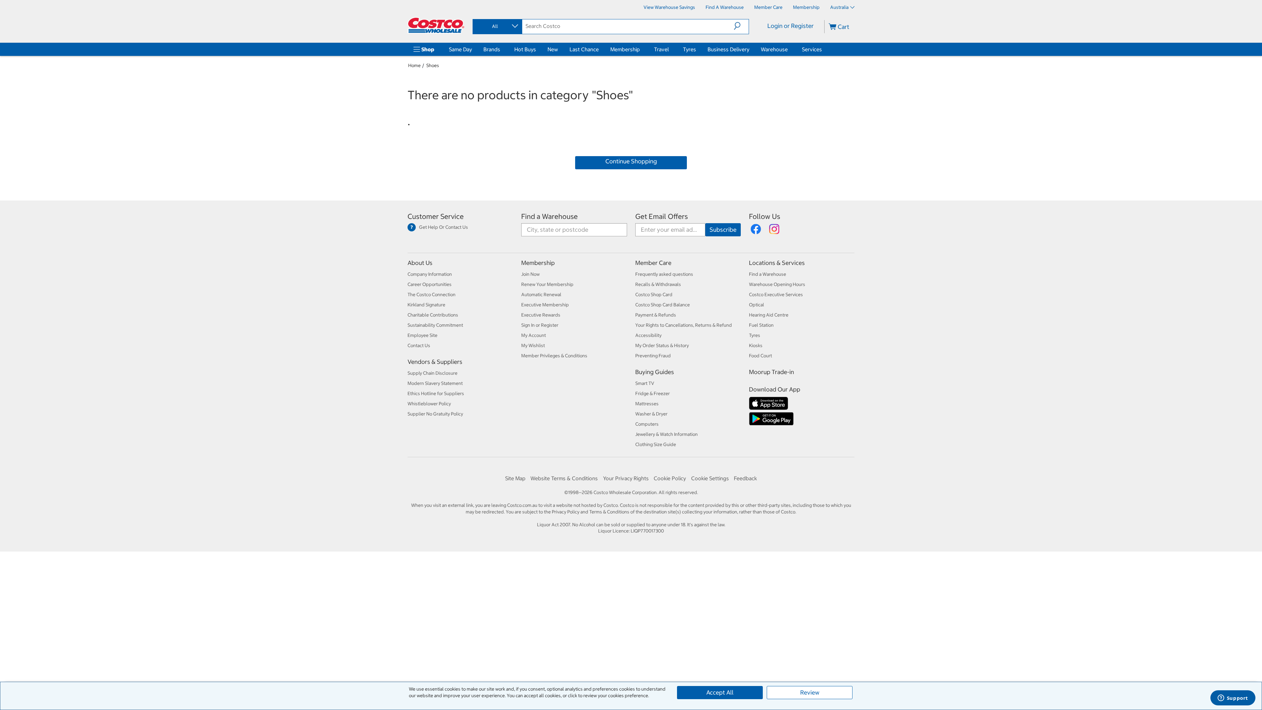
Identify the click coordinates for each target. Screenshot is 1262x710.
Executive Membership (545, 305)
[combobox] (497, 26)
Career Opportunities (430, 284)
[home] (436, 25)
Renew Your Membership (547, 284)
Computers (647, 424)
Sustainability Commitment (435, 325)
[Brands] (501, 49)
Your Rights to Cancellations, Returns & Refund (683, 325)
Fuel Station (761, 325)
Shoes (432, 65)
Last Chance (584, 49)
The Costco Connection (432, 294)
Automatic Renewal (541, 294)
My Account (533, 335)
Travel (661, 49)
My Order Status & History (662, 345)
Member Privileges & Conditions (554, 356)
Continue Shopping (631, 161)
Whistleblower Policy (429, 404)
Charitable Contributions (433, 315)
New (553, 49)
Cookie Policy (670, 478)
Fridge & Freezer (652, 393)
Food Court (760, 356)
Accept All (720, 692)
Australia (839, 7)
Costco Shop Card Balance (662, 305)
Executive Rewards (540, 315)
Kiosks (755, 345)
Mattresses (647, 404)
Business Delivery (728, 49)
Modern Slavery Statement (435, 383)
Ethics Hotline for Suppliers (436, 393)
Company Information (430, 274)
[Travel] (670, 49)
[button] (741, 26)
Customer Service (436, 216)
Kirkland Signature (426, 305)
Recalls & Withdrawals (658, 284)
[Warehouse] (789, 49)
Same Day (460, 49)
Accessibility (648, 335)
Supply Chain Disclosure (432, 373)
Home (414, 65)
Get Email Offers (661, 216)
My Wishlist (533, 345)
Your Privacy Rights (626, 478)
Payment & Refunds (655, 315)
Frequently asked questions (664, 274)
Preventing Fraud (653, 356)
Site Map (515, 478)
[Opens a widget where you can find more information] (1232, 698)
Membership (625, 49)
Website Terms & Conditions (564, 478)
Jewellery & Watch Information (666, 434)
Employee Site (422, 335)
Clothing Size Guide (655, 444)
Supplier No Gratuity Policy (435, 414)
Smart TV (644, 383)
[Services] (823, 49)
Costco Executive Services (776, 294)
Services (812, 49)
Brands (491, 49)
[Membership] (641, 49)
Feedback (745, 478)
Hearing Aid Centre (768, 315)
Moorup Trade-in (771, 372)
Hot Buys (525, 49)
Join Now (530, 274)
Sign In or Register (539, 325)
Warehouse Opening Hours (777, 284)
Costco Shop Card (653, 294)
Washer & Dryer (651, 414)
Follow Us (764, 216)
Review (809, 692)
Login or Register (790, 26)
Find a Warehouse (549, 216)
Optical (756, 305)
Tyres (689, 49)
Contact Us (419, 345)
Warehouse (774, 49)
